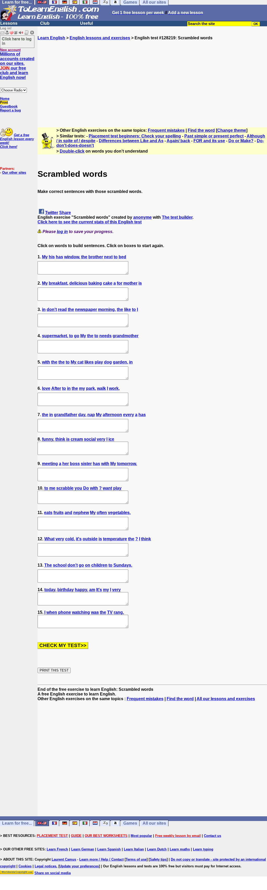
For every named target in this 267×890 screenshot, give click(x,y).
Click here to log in (17, 40)
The (48, 565)
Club (45, 23)
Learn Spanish (109, 849)
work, (114, 388)
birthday (65, 589)
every (128, 414)
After (56, 388)
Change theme (231, 130)
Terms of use (136, 859)
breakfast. (58, 283)
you (78, 488)
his (52, 257)
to (116, 257)
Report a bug (10, 110)
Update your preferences (79, 866)
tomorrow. (127, 463)
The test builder (177, 217)
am (92, 589)
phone (64, 612)
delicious (78, 283)
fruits (58, 512)
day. (82, 414)
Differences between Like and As (131, 141)
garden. (120, 362)
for (119, 283)
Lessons (8, 23)
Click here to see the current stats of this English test (90, 222)
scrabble (65, 488)
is (140, 283)
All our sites (154, 823)
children (99, 565)
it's (79, 539)
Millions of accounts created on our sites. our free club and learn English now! (17, 66)
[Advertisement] (152, 76)
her (65, 463)
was (95, 612)
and (68, 512)
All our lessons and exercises (226, 699)
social (90, 439)
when (51, 612)
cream (77, 439)
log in (62, 231)
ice (111, 439)
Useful (86, 23)
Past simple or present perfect (214, 136)
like (127, 309)
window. (72, 257)
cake (107, 283)
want (107, 488)
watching (81, 612)
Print (4, 102)
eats (48, 512)
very (101, 439)
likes (89, 362)
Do (86, 488)
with (46, 362)
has (59, 257)
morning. (107, 309)
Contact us (212, 836)
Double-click (72, 151)
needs (105, 336)
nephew (81, 512)
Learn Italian (134, 849)
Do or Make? (240, 141)
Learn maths (180, 849)
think (60, 439)
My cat (77, 362)
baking (95, 283)
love (46, 388)
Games (130, 823)
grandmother (125, 336)
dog (108, 362)
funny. (48, 439)
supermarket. (55, 336)
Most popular (141, 836)
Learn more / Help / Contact (101, 859)
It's (99, 589)
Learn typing (203, 849)
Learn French (57, 849)
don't (52, 309)
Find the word (201, 130)
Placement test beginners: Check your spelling (135, 136)
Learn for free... (17, 823)
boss (75, 463)
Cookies (25, 866)
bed (122, 257)
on (87, 565)
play (99, 362)
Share (65, 212)
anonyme (142, 217)
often (102, 512)
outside (90, 539)
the (84, 257)
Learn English (51, 38)
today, (50, 589)
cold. (70, 539)
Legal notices (45, 866)
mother (130, 283)
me (52, 488)
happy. (81, 589)
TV (110, 612)
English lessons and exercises (100, 38)
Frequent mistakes (166, 130)
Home (4, 99)
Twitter (51, 212)
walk (101, 388)
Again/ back (178, 141)
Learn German (82, 849)
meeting (50, 463)
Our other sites (14, 172)
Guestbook (8, 106)
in (44, 309)
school (59, 565)
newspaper (86, 309)
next (108, 257)
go (76, 336)
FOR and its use (209, 141)
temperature (115, 539)
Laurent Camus (64, 859)
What (49, 539)
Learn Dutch (157, 849)
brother (95, 257)
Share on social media (52, 873)
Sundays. (122, 565)
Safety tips (158, 859)
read (62, 309)
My (45, 257)
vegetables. (119, 512)
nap (91, 414)
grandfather (65, 414)
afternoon (112, 414)
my (82, 388)
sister (86, 463)
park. (91, 388)
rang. (119, 612)
